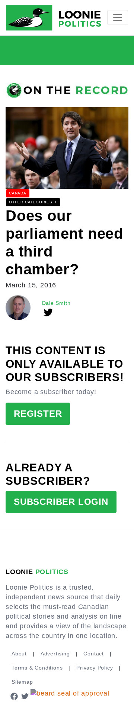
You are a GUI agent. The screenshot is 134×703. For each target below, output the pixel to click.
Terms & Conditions (37, 668)
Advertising (55, 654)
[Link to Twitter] (25, 696)
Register (38, 414)
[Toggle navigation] (117, 17)
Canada (17, 193)
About (19, 654)
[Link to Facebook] (14, 696)
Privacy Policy (94, 668)
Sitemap (22, 682)
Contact (93, 654)
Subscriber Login (61, 502)
